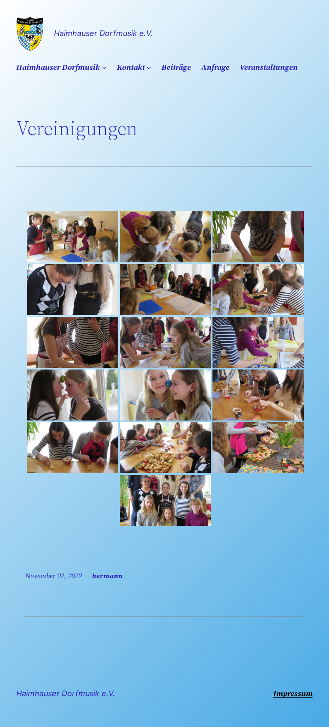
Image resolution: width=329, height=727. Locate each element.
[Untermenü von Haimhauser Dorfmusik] (104, 67)
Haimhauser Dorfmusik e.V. (103, 33)
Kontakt (131, 67)
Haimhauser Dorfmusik (58, 67)
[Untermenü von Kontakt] (149, 67)
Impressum (293, 693)
